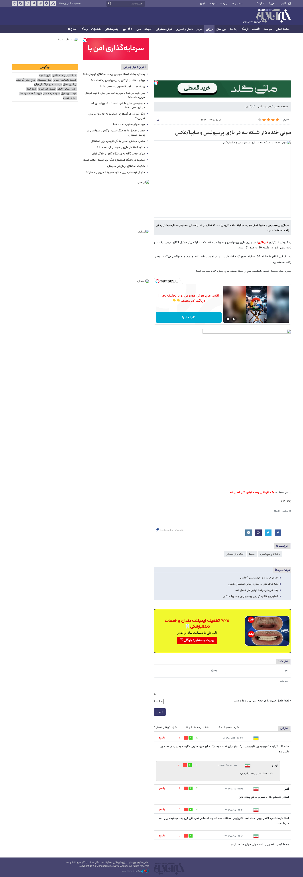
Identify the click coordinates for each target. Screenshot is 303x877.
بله (21, 3)
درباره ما (224, 4)
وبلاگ (84, 29)
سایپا (252, 554)
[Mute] (234, 319)
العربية (272, 4)
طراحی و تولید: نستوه (130, 871)
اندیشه (148, 29)
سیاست (268, 29)
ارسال (160, 712)
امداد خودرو (69, 98)
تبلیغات (212, 4)
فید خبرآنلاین (53, 3)
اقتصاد (256, 29)
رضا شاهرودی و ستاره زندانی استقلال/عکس (253, 584)
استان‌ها (72, 29)
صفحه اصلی (282, 29)
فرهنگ (245, 29)
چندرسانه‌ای (112, 29)
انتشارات (96, 29)
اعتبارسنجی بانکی (66, 89)
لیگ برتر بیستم (235, 554)
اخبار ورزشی (265, 106)
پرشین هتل (69, 84)
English (260, 4)
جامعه (233, 29)
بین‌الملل (221, 29)
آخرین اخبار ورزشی (134, 67)
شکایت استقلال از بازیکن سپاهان (126, 166)
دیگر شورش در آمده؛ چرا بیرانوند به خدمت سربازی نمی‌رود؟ (117, 116)
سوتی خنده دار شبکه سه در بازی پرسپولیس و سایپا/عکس (233, 132)
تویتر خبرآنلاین (33, 3)
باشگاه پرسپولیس (270, 554)
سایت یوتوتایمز (51, 94)
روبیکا (14, 3)
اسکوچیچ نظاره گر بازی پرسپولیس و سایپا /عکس (250, 596)
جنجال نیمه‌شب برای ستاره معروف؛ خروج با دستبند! (115, 172)
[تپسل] (156, 82)
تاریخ (200, 29)
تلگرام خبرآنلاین (46, 3)
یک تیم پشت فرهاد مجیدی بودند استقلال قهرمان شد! (114, 74)
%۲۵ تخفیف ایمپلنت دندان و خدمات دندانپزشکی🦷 (197, 623)
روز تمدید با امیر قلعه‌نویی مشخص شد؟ (122, 86)
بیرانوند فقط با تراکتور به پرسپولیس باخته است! (118, 80)
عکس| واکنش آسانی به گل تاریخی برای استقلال (118, 141)
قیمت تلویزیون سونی (64, 80)
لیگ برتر (249, 106)
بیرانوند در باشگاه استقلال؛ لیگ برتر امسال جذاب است (114, 160)
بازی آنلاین (45, 76)
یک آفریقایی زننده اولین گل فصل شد (256, 590)
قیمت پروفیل (68, 94)
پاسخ (162, 738)
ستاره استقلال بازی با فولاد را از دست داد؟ (121, 147)
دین (138, 29)
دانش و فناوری (184, 29)
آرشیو (202, 4)
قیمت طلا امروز (47, 89)
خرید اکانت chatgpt (30, 94)
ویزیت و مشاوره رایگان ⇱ (197, 640)
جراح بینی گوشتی (26, 80)
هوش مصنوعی (164, 29)
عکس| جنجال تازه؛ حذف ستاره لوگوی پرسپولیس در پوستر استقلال (116, 133)
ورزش (209, 29)
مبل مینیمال (44, 80)
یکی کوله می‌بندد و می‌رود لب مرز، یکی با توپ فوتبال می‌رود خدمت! (115, 95)
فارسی (283, 4)
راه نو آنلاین (58, 76)
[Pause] (227, 319)
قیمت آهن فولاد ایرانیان (48, 84)
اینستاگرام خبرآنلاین (40, 3)
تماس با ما (237, 4)
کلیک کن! (188, 317)
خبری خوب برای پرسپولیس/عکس (259, 578)
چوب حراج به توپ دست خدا (129, 124)
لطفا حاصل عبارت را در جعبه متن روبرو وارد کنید (262, 701)
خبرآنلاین (266, 16)
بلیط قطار (31, 89)
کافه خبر (127, 29)
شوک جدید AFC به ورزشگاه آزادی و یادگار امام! (118, 154)
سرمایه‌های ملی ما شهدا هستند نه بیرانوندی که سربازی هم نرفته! (118, 105)
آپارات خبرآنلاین (27, 3)
